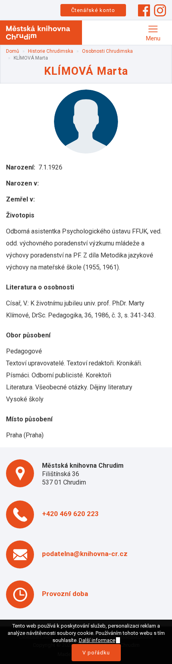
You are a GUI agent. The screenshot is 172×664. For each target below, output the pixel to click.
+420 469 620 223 (70, 514)
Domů (12, 51)
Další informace (97, 640)
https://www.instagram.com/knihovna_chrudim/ (160, 10)
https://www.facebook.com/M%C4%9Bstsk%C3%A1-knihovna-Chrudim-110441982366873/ (144, 10)
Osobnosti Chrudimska (107, 51)
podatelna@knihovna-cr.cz (85, 554)
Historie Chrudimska (50, 51)
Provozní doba (65, 594)
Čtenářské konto (93, 10)
